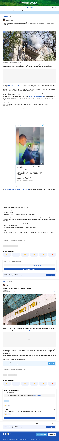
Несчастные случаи (29, 10)
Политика (4, 281)
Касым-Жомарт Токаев (12, 374)
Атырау (13, 245)
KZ (53, 7)
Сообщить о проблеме (41, 434)
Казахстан (9, 281)
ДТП (23, 10)
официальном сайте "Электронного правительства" (16, 189)
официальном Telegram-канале (36, 96)
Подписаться (51, 363)
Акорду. (29, 330)
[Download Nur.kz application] (29, 3)
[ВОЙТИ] (56, 7)
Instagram (51, 275)
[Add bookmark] (52, 424)
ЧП (20, 10)
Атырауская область (7, 245)
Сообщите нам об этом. (20, 240)
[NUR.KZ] (29, 7)
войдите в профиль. (37, 395)
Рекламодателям (52, 434)
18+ (16, 245)
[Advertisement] (29, 76)
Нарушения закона (15, 10)
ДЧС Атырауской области (14, 85)
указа (34, 357)
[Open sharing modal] (37, 423)
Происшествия (6, 10)
